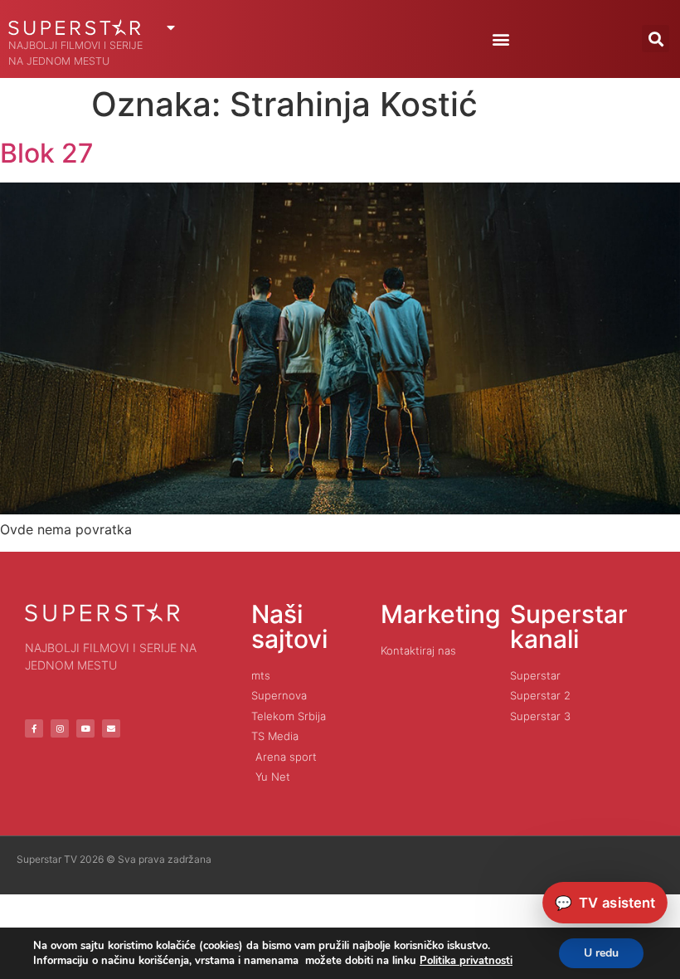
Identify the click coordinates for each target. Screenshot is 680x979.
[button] (500, 38)
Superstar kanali (569, 626)
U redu (601, 953)
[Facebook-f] (34, 728)
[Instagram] (60, 728)
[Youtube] (85, 728)
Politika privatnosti (466, 960)
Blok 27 (47, 153)
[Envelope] (111, 728)
